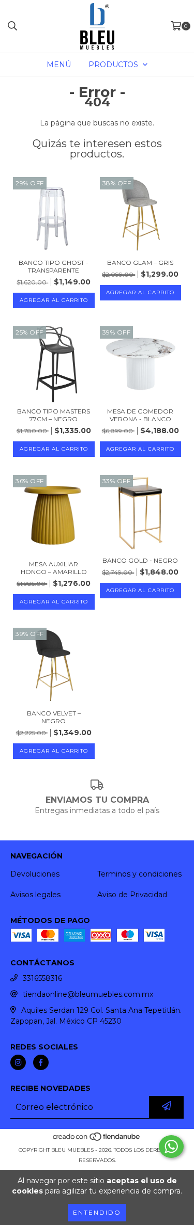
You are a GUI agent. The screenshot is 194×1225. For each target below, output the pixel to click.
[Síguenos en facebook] (41, 1062)
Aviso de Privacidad (132, 894)
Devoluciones (34, 874)
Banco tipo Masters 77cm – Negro (53, 415)
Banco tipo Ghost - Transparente (53, 266)
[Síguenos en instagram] (18, 1062)
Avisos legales (35, 894)
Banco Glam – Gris (140, 262)
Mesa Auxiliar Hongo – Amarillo (54, 568)
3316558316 (42, 978)
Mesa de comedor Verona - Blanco (140, 415)
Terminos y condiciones (139, 874)
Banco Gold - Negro (140, 560)
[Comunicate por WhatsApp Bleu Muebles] (171, 1146)
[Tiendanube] (97, 1139)
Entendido (97, 1212)
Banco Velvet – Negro (54, 717)
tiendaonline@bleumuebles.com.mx (88, 994)
